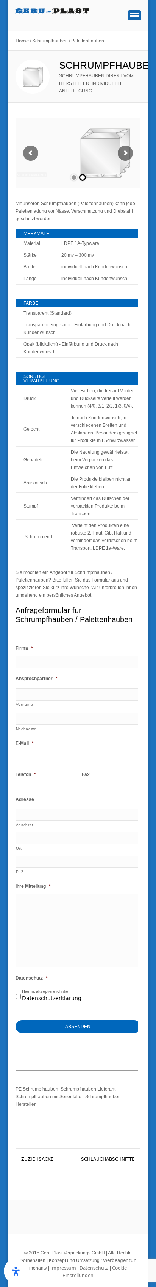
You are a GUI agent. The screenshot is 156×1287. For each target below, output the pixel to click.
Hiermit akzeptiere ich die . (52, 995)
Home (22, 41)
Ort (19, 848)
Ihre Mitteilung (33, 886)
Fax (86, 774)
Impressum (63, 1268)
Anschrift (24, 825)
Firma (24, 648)
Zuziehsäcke (37, 1159)
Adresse (25, 799)
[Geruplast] (68, 13)
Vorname (24, 704)
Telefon (26, 774)
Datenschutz (32, 978)
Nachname (26, 729)
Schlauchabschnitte (108, 1159)
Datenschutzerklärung (51, 998)
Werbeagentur (119, 1260)
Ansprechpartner (37, 678)
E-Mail (25, 743)
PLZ (20, 872)
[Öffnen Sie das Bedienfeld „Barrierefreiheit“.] (16, 1271)
